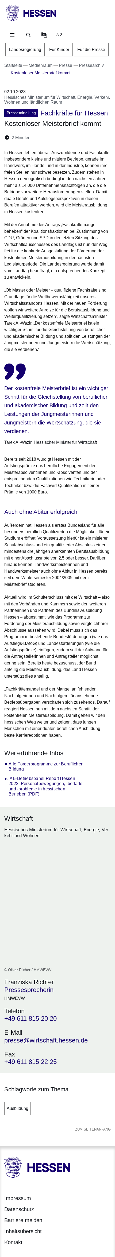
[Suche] (28, 34)
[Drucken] (80, 137)
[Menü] (12, 34)
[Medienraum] (44, 34)
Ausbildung (17, 1108)
